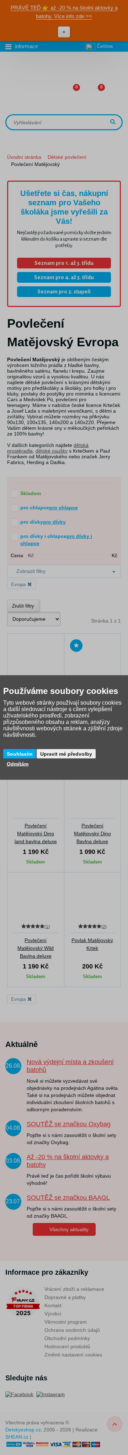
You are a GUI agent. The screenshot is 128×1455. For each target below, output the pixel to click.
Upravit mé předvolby (66, 754)
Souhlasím (19, 754)
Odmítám (17, 764)
